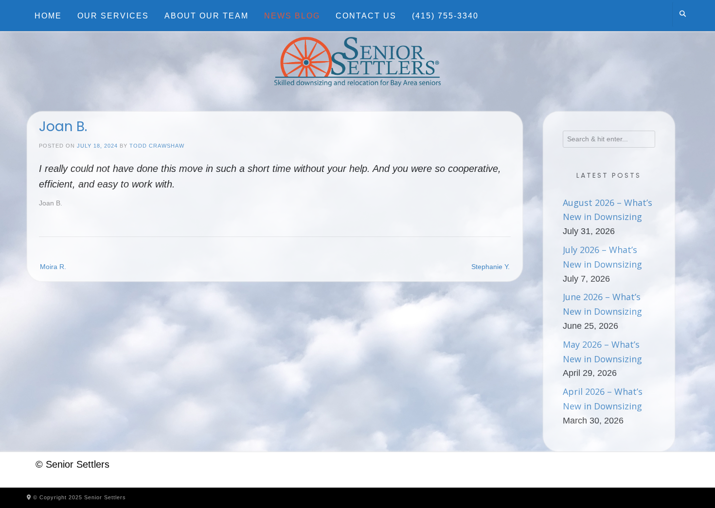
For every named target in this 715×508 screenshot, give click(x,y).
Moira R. (53, 267)
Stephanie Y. (490, 267)
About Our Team (206, 16)
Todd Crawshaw (156, 146)
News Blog (292, 16)
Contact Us (366, 16)
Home (48, 16)
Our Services (113, 16)
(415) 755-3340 (445, 16)
